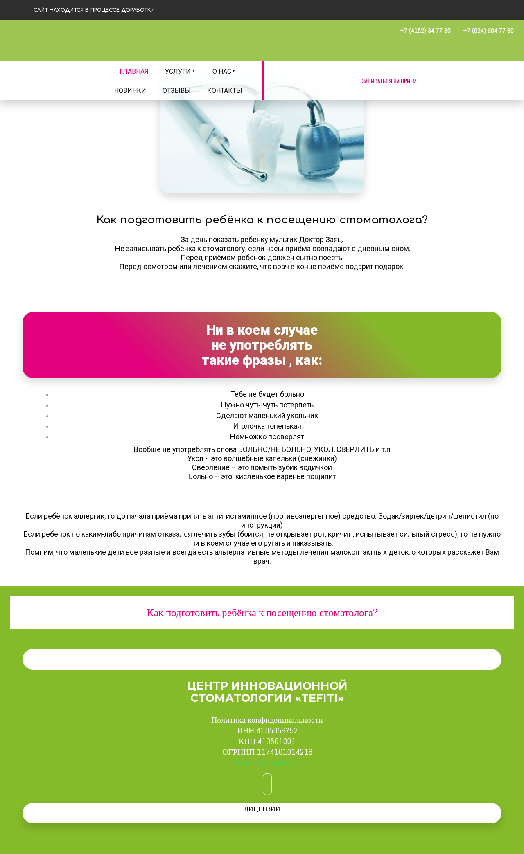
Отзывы (177, 90)
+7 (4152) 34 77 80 (425, 30)
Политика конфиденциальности (267, 720)
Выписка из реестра (267, 762)
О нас (221, 71)
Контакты (224, 90)
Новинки (130, 90)
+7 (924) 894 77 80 (488, 30)
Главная (134, 71)
